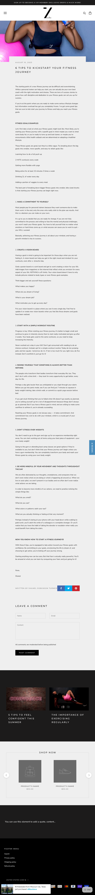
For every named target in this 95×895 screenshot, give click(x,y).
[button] (92, 447)
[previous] (6, 775)
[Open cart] (90, 13)
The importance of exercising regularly (68, 719)
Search (7, 854)
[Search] (84, 13)
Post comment (27, 653)
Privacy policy (9, 858)
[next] (88, 775)
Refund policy (9, 866)
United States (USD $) (16, 880)
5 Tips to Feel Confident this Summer (21, 719)
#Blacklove (32, 889)
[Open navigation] (5, 13)
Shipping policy (10, 862)
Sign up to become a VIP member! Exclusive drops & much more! (47, 2)
